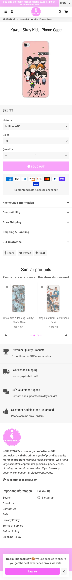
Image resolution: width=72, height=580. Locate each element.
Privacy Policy (11, 520)
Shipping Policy (12, 536)
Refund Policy (11, 531)
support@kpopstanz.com (21, 479)
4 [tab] (41, 335)
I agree (32, 571)
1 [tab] (31, 335)
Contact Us (9, 508)
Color (6, 134)
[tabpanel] (19, 305)
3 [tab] (38, 335)
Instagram (48, 497)
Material (8, 120)
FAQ (5, 514)
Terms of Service (13, 525)
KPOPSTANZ (9, 19)
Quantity (8, 149)
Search (7, 497)
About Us (8, 503)
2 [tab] (34, 335)
